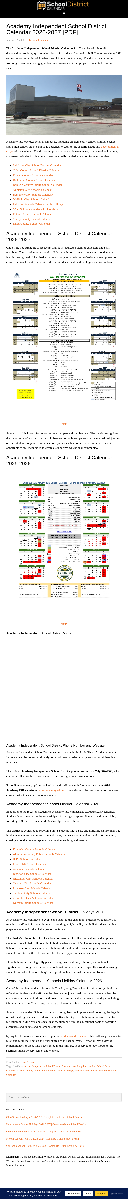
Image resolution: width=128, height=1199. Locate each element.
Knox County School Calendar (31, 223)
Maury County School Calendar (32, 219)
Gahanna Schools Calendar (29, 869)
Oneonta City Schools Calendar (32, 883)
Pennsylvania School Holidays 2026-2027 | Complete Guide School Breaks (46, 1124)
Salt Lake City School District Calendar (37, 165)
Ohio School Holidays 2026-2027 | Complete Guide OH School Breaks (44, 1117)
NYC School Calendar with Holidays (35, 209)
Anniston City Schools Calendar (32, 189)
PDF (64, 424)
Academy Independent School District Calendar (46, 1066)
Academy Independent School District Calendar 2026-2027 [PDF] (56, 29)
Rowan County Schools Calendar (33, 175)
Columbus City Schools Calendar (33, 898)
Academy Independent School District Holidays (48, 1070)
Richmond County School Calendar (34, 180)
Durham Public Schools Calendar (33, 902)
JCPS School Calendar (26, 859)
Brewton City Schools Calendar (32, 873)
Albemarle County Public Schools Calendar (39, 854)
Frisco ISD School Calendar (30, 864)
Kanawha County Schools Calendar (34, 849)
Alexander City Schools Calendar (33, 878)
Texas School (27, 1062)
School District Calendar (64, 5)
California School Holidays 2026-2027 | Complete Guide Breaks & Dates (45, 1145)
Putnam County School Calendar (33, 214)
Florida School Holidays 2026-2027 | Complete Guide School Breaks (42, 1138)
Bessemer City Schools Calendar (33, 194)
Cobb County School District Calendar (36, 170)
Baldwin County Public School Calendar (37, 184)
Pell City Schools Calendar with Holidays (38, 204)
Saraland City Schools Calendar (32, 893)
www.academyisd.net (51, 790)
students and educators (74, 1036)
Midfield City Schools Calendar (32, 199)
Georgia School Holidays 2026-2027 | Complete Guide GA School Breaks (45, 1131)
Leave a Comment (38, 40)
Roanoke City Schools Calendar (32, 888)
